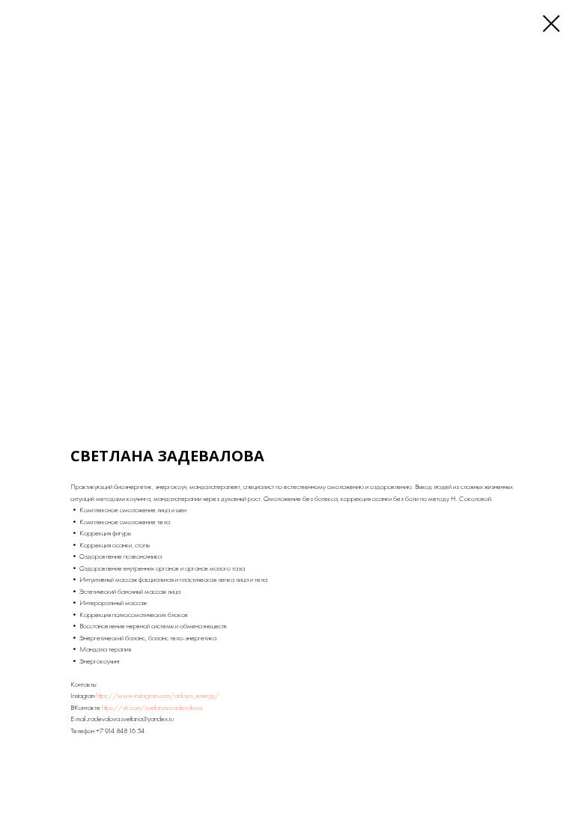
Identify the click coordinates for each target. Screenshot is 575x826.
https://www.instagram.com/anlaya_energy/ (158, 695)
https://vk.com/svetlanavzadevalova (152, 707)
